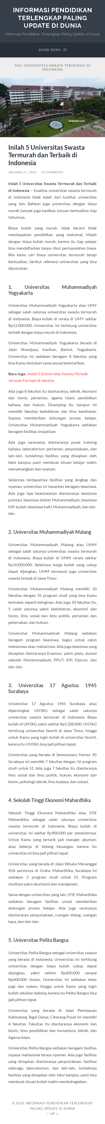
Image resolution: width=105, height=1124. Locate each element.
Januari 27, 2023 (22, 172)
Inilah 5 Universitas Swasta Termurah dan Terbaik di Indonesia (46, 155)
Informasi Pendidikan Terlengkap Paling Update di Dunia (52, 17)
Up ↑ (54, 1114)
